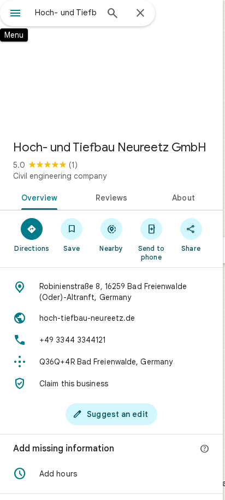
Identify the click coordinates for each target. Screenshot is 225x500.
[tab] (37, 197)
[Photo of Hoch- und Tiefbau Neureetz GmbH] (111, 65)
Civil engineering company (59, 176)
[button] (111, 474)
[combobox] (66, 12)
